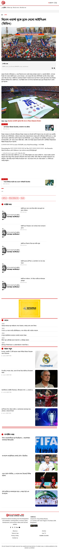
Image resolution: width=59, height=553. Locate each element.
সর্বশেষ (6, 320)
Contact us (15, 538)
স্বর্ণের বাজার (16, 7)
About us (15, 531)
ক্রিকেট (22, 198)
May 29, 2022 (21, 153)
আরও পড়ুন (8, 349)
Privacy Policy (15, 535)
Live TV (44, 533)
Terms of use (15, 533)
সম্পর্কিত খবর (9, 434)
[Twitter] (12, 527)
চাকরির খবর (23, 7)
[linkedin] (17, 527)
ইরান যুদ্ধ (10, 7)
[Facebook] (10, 527)
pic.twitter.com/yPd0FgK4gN (28, 150)
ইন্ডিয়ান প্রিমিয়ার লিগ (13, 198)
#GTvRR (41, 144)
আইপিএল (4, 198)
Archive (44, 531)
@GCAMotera (14, 150)
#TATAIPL (21, 144)
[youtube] (19, 527)
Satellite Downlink (44, 535)
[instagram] (14, 527)
